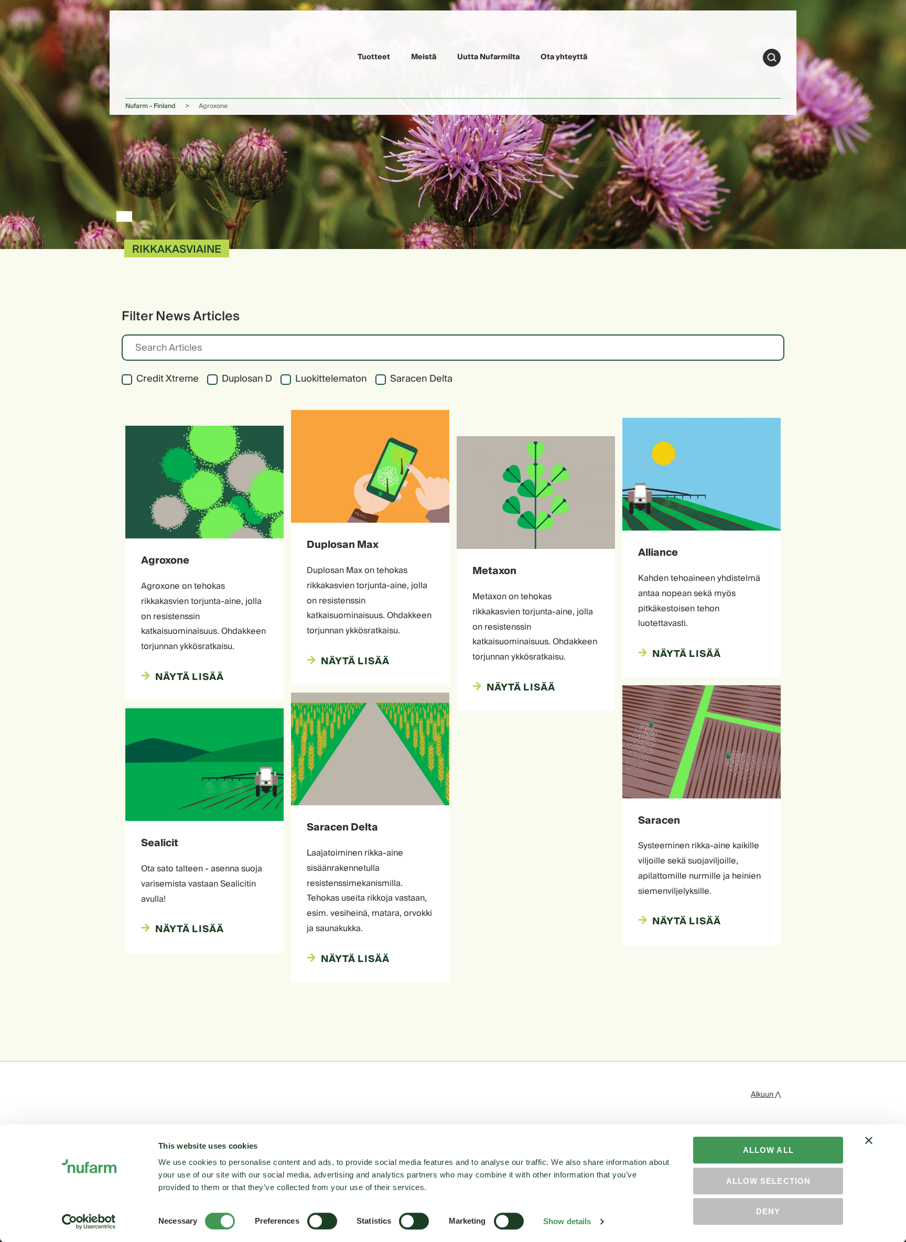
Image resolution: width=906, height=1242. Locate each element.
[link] (150, 56)
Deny (768, 1211)
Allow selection (768, 1180)
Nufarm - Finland (150, 106)
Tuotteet (374, 57)
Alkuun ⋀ (766, 1094)
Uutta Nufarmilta (488, 57)
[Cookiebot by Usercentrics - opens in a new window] (89, 1221)
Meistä (423, 57)
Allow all (768, 1150)
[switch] (322, 1221)
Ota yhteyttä (564, 57)
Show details (567, 1221)
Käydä (772, 58)
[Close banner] (868, 1150)
